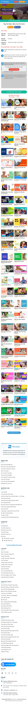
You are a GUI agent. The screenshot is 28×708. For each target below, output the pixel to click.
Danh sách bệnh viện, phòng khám (10, 610)
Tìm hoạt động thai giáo (7, 573)
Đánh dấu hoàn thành (14, 20)
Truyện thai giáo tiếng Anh (8, 558)
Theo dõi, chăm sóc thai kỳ (8, 468)
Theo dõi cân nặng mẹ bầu (8, 481)
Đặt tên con (4, 599)
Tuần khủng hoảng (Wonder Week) (10, 500)
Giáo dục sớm (4, 508)
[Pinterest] (16, 673)
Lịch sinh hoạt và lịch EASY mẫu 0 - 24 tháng (12, 496)
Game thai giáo (5, 568)
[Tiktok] (12, 673)
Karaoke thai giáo (5, 566)
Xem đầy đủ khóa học (13, 432)
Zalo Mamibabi (9, 664)
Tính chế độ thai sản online (8, 477)
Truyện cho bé (4, 515)
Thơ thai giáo (4, 560)
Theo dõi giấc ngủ (5, 498)
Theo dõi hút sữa (5, 632)
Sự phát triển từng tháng (7, 620)
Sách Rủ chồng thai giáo (7, 577)
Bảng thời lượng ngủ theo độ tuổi (10, 637)
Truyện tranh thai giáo (7, 564)
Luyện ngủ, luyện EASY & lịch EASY (10, 511)
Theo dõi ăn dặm (5, 628)
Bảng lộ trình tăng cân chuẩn (8, 591)
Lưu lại (11, 27)
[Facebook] (5, 673)
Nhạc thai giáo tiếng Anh (7, 554)
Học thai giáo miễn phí (7, 571)
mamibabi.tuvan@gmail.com (10, 690)
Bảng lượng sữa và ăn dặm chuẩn (9, 630)
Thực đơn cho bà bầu (6, 475)
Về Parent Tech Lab (5, 534)
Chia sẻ (18, 27)
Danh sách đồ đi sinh (6, 606)
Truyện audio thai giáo (7, 562)
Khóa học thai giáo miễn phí (8, 466)
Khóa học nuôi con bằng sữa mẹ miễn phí (11, 504)
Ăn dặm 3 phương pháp (7, 513)
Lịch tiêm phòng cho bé (7, 643)
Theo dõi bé (4, 492)
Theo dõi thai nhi (5, 479)
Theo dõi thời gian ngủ (7, 634)
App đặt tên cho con (6, 483)
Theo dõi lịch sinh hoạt (7, 494)
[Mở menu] (26, 2)
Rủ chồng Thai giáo (9, 538)
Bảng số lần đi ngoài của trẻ (8, 641)
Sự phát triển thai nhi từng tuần (9, 585)
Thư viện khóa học (6, 528)
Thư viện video (5, 532)
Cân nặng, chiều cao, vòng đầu (9, 622)
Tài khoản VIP (4, 526)
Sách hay (3, 536)
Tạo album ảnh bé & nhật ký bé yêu (10, 517)
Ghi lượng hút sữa (5, 502)
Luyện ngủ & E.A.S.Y (6, 649)
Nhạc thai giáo (5, 471)
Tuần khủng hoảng (6, 647)
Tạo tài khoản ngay (14, 69)
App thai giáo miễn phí (7, 464)
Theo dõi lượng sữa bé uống (8, 506)
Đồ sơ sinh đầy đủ (5, 604)
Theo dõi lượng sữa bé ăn (7, 626)
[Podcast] (9, 673)
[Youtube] (2, 673)
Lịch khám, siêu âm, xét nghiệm (9, 595)
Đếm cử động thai (5, 608)
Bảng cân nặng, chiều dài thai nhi (9, 587)
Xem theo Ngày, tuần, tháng (8, 575)
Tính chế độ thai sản (6, 612)
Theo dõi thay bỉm (5, 639)
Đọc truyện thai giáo (6, 473)
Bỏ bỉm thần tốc (8, 540)
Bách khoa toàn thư (6, 530)
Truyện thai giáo (5, 556)
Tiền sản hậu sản (5, 597)
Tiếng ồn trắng (5, 651)
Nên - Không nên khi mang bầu (9, 601)
